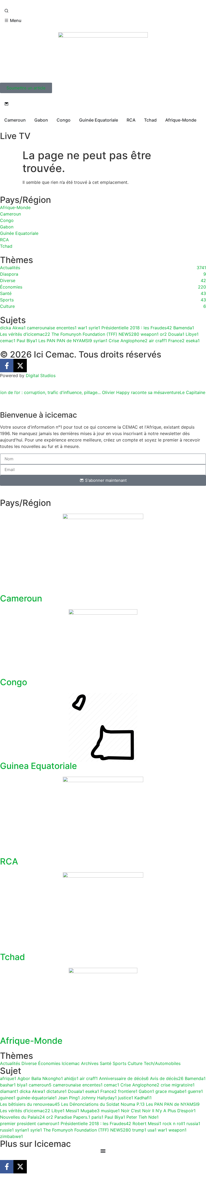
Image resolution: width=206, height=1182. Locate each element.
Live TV (15, 136)
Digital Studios (41, 375)
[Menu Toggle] (103, 1151)
